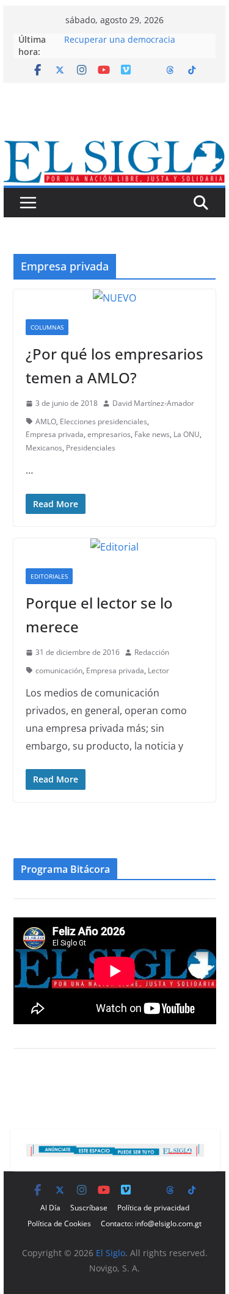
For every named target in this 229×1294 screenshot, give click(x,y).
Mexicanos (44, 448)
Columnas (47, 327)
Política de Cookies (59, 1223)
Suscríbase (88, 1207)
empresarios (109, 434)
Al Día (50, 1207)
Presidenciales (90, 448)
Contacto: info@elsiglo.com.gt (151, 1223)
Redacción (151, 652)
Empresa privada (55, 434)
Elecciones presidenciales (103, 421)
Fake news (152, 434)
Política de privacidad (153, 1207)
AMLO (45, 421)
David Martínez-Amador (153, 403)
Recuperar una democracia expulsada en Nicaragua (119, 45)
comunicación (58, 670)
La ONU (186, 434)
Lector (158, 670)
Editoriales (49, 576)
